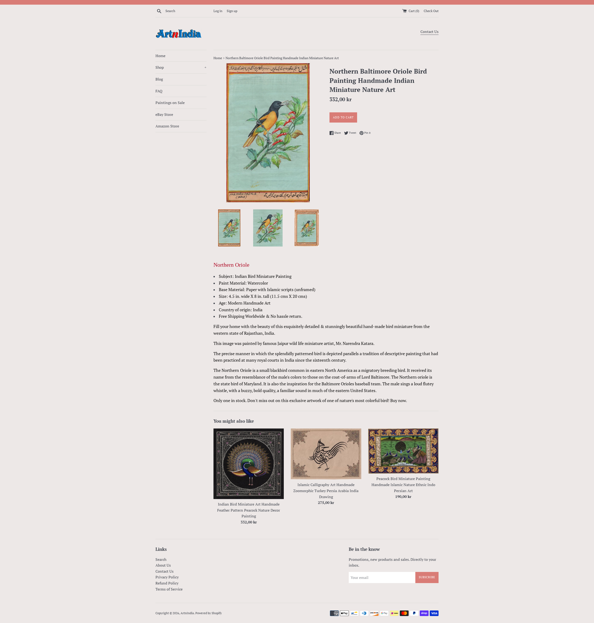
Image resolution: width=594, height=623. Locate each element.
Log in (217, 11)
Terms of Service (169, 589)
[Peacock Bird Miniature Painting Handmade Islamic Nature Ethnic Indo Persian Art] (403, 451)
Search (160, 559)
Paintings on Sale (170, 102)
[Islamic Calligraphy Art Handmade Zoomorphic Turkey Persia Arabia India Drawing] (326, 454)
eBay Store (164, 114)
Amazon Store (167, 126)
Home (160, 55)
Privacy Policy (167, 577)
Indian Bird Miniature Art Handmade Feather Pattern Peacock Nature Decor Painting (248, 510)
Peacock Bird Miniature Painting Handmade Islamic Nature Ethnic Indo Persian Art (403, 484)
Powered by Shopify (208, 613)
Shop (181, 67)
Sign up (232, 11)
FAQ (158, 91)
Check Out (431, 11)
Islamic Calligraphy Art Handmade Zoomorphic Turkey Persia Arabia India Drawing (325, 490)
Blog (159, 79)
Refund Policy (166, 583)
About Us (163, 565)
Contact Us (429, 31)
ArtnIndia (187, 613)
